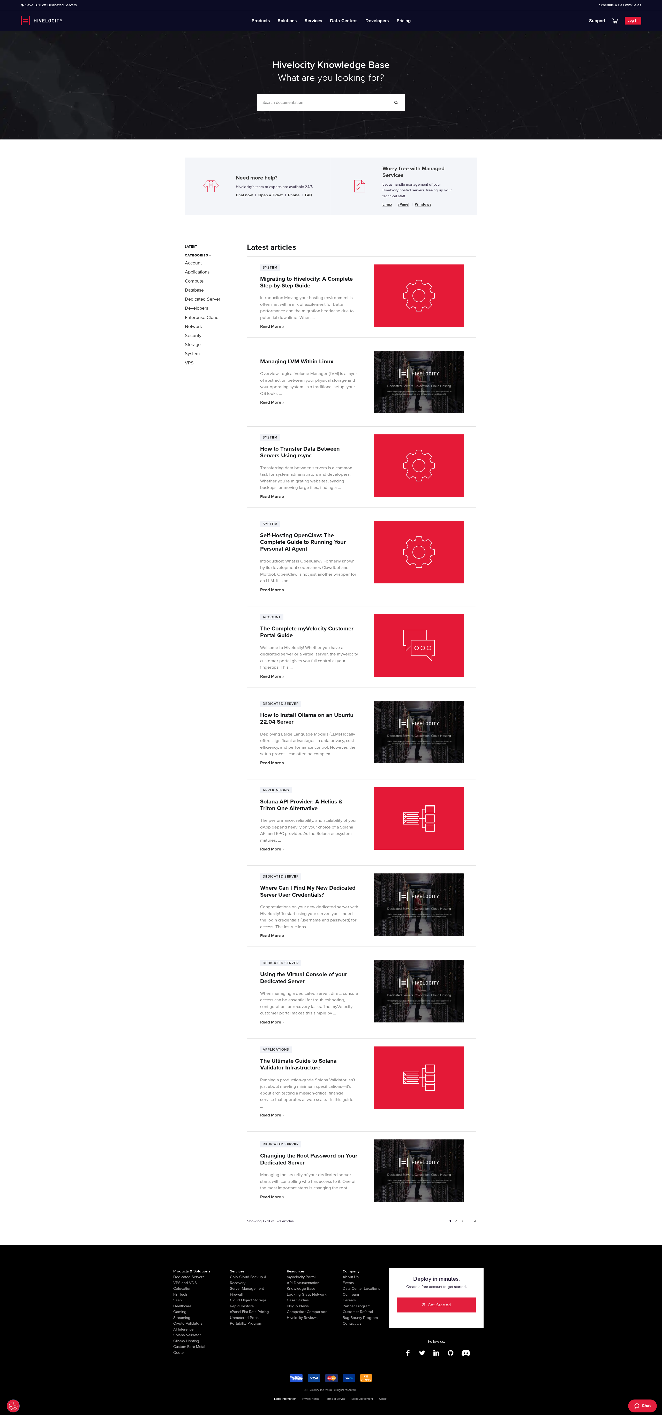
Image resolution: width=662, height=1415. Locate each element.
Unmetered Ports (244, 1317)
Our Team (351, 1294)
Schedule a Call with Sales (620, 5)
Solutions (287, 21)
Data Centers (344, 21)
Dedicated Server (202, 299)
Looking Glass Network (307, 1294)
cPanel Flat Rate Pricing (249, 1311)
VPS (189, 363)
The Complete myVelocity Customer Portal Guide (306, 632)
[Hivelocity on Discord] (464, 1353)
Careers (349, 1300)
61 (474, 1221)
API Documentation (303, 1282)
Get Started (439, 1305)
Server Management (247, 1288)
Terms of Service (335, 1399)
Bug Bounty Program (360, 1317)
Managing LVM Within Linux (296, 361)
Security (193, 335)
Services (313, 21)
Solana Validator (187, 1335)
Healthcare (182, 1306)
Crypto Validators (187, 1323)
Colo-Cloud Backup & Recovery (248, 1280)
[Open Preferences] (13, 1406)
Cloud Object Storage (248, 1300)
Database (194, 290)
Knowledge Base (301, 1288)
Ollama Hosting (186, 1341)
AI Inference (183, 1329)
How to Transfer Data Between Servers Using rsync (300, 452)
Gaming (179, 1311)
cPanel (403, 204)
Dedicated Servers (188, 1277)
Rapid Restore (242, 1306)
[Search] (396, 102)
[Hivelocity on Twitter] (422, 1353)
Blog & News (298, 1306)
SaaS (177, 1300)
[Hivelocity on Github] (450, 1353)
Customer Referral (358, 1311)
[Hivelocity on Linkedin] (436, 1353)
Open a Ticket (270, 195)
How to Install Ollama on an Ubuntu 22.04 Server (306, 718)
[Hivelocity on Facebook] (407, 1353)
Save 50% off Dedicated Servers (51, 5)
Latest (191, 247)
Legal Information (285, 1399)
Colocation (182, 1288)
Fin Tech (180, 1294)
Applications (197, 272)
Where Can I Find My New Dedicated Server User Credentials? (308, 891)
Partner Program (357, 1306)
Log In (633, 20)
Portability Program (246, 1323)
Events (348, 1282)
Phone (293, 195)
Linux (387, 204)
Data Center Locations (361, 1288)
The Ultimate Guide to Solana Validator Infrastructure (298, 1064)
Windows (423, 204)
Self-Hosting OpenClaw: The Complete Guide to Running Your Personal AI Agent (303, 542)
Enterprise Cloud (202, 317)
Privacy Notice (310, 1399)
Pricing (404, 21)
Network (193, 326)
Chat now (244, 195)
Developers (377, 21)
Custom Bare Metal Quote (189, 1349)
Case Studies (298, 1300)
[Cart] (615, 21)
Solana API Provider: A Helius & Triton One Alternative (301, 805)
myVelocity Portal (301, 1277)
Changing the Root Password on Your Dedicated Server (308, 1159)
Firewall (236, 1294)
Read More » (272, 326)
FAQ (308, 195)
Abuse (383, 1399)
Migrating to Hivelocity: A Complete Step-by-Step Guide (306, 282)
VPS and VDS (185, 1282)
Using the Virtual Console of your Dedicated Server (303, 978)
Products (261, 21)
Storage (193, 344)
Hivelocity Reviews (302, 1317)
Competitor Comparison (307, 1311)
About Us (351, 1277)
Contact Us (352, 1323)
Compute (194, 281)
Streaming (181, 1317)
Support (597, 21)
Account (193, 263)
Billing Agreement (362, 1399)
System (192, 353)
